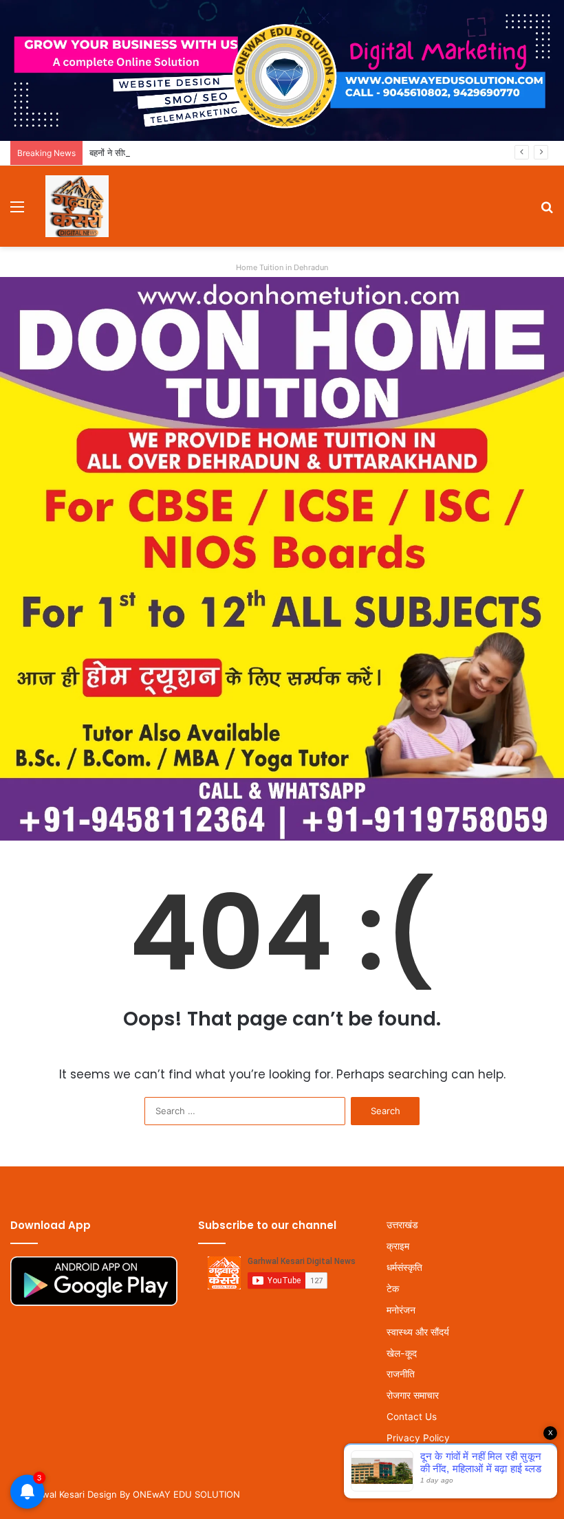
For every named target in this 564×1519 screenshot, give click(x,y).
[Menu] (17, 211)
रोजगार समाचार (413, 1395)
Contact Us (412, 1416)
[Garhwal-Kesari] (77, 206)
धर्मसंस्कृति (404, 1267)
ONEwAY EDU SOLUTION (186, 1494)
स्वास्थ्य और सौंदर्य (418, 1332)
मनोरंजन (401, 1310)
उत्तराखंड (402, 1224)
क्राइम (398, 1246)
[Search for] (547, 211)
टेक (393, 1288)
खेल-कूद (402, 1353)
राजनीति (401, 1373)
